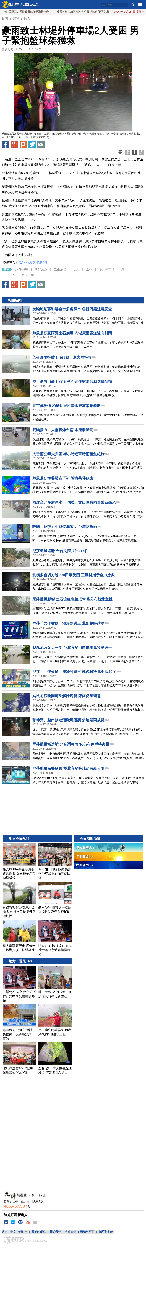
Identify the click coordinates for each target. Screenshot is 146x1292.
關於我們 (55, 1231)
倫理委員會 (105, 1231)
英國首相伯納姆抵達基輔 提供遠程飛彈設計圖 (61, 11)
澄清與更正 (87, 1231)
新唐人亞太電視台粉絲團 (31, 262)
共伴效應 (41, 269)
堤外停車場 (107, 269)
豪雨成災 (60, 269)
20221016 (29, 275)
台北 (76, 269)
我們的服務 (39, 1231)
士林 (89, 269)
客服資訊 (70, 1231)
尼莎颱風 (21, 269)
